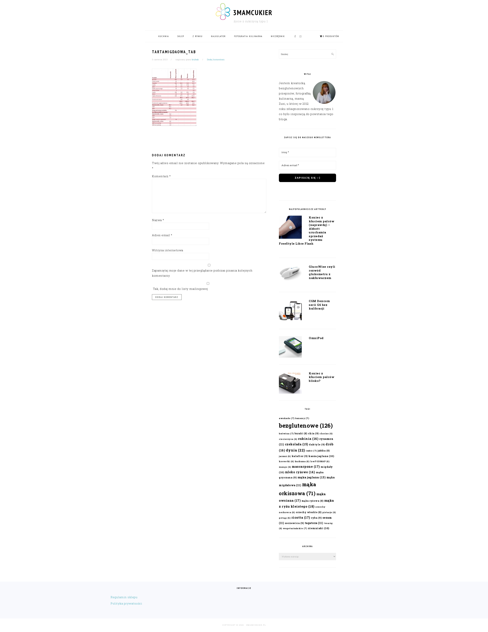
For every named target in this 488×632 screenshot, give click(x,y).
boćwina (286, 433)
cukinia (308, 439)
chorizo (326, 433)
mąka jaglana (312, 477)
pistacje (329, 512)
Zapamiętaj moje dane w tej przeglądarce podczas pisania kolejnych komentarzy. (202, 272)
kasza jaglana (321, 456)
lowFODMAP (320, 461)
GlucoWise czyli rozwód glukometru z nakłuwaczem (322, 272)
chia (313, 433)
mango (285, 467)
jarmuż (285, 456)
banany (302, 418)
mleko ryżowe (300, 472)
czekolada (296, 444)
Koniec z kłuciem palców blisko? (321, 377)
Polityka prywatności (126, 603)
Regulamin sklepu (124, 597)
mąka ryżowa (312, 500)
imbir (311, 450)
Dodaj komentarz (216, 59)
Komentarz (161, 176)
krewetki (286, 461)
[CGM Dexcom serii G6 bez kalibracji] (290, 311)
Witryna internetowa (167, 250)
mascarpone (306, 466)
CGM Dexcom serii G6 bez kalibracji (319, 304)
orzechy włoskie (309, 512)
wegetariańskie (295, 528)
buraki (301, 433)
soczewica (294, 523)
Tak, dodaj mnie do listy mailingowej (180, 289)
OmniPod (316, 338)
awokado (287, 418)
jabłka (324, 450)
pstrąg (285, 518)
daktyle (317, 444)
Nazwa (158, 220)
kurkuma (302, 461)
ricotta (300, 517)
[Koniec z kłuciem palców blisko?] (290, 383)
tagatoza (314, 523)
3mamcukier (252, 12)
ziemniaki (318, 528)
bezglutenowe (306, 425)
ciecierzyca (288, 439)
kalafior (300, 456)
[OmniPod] (290, 347)
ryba (316, 517)
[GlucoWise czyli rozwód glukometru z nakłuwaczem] (290, 274)
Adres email (162, 235)
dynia (295, 450)
